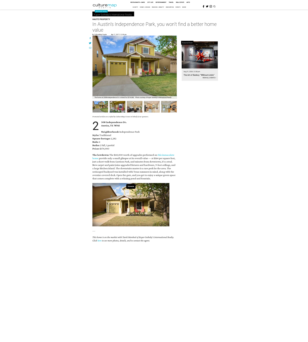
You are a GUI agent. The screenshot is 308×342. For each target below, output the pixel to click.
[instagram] (211, 6)
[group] (100, 107)
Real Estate (180, 2)
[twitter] (207, 6)
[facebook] (203, 6)
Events (178, 7)
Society (135, 7)
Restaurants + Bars (137, 2)
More (184, 7)
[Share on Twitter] (90, 43)
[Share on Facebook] (90, 38)
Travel (171, 2)
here (100, 240)
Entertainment (161, 2)
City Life (150, 2)
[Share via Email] (90, 48)
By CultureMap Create (99, 34)
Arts (188, 2)
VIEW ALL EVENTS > (209, 78)
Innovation (170, 7)
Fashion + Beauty (158, 7)
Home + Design (145, 7)
